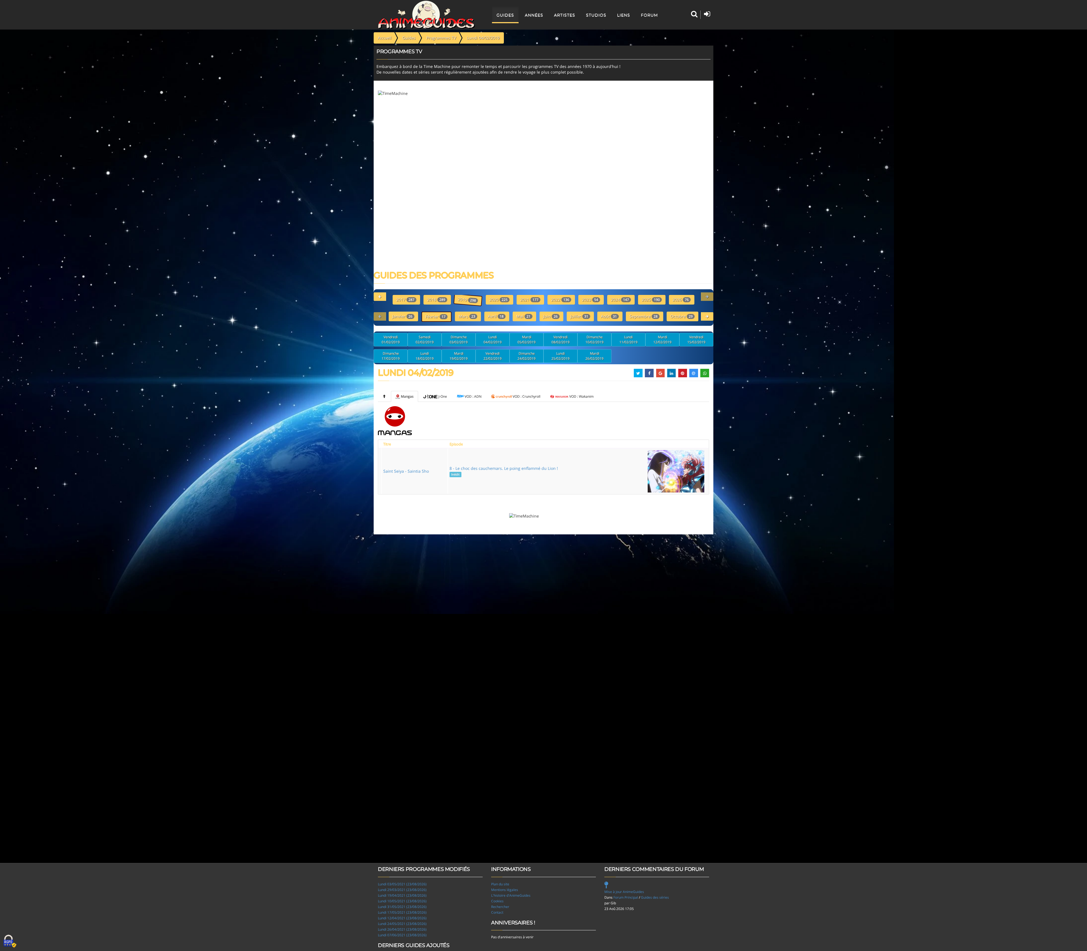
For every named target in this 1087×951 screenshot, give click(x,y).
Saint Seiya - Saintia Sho (406, 471)
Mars (467, 316)
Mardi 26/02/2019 (594, 356)
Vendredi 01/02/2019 (391, 339)
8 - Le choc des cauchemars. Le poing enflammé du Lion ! (504, 471)
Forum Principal (625, 897)
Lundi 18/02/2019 (425, 356)
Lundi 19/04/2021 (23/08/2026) (402, 895)
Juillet (579, 316)
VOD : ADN (473, 396)
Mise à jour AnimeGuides (624, 891)
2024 (620, 299)
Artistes (564, 15)
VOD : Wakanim (581, 396)
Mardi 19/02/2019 (459, 356)
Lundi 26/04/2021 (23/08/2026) (402, 929)
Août (609, 316)
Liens (623, 15)
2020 (498, 299)
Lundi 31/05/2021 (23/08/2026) (402, 906)
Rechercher (500, 906)
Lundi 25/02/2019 (560, 356)
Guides (505, 15)
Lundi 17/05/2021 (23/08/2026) (402, 912)
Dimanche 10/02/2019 (594, 339)
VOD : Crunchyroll (526, 396)
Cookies (497, 901)
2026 (681, 299)
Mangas (407, 396)
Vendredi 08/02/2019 (560, 339)
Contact (497, 912)
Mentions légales (504, 889)
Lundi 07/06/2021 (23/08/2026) (402, 935)
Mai (523, 316)
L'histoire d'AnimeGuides (510, 895)
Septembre (644, 316)
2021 (529, 299)
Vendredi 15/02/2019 (696, 339)
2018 (436, 299)
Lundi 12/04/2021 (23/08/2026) (402, 918)
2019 (467, 300)
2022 (560, 299)
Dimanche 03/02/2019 (459, 339)
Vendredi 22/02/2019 (492, 356)
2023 (590, 299)
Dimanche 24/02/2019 (526, 356)
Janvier (402, 316)
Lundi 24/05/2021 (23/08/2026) (402, 923)
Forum (649, 15)
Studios (596, 15)
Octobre (681, 316)
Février (435, 316)
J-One (442, 396)
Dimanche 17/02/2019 (391, 356)
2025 (651, 299)
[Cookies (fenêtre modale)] (10, 941)
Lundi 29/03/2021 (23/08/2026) (402, 889)
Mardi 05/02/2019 (526, 339)
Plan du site (500, 884)
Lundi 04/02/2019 (492, 339)
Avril (496, 316)
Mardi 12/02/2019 (662, 339)
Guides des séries (655, 897)
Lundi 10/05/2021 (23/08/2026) (402, 901)
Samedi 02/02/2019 (425, 339)
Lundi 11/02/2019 (628, 339)
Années (534, 15)
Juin (550, 316)
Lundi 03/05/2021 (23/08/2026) (402, 884)
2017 (405, 299)
